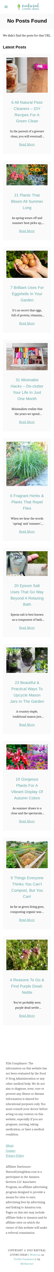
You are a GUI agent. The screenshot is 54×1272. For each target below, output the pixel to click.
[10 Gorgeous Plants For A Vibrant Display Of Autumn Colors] (27, 757)
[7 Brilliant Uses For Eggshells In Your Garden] (27, 264)
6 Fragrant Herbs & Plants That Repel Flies (27, 502)
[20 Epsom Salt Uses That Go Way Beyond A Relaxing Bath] (27, 563)
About (10, 1145)
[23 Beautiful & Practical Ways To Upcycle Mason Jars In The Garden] (27, 660)
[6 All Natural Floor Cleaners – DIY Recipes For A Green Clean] (27, 75)
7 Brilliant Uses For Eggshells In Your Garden (27, 293)
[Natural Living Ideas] (28, 6)
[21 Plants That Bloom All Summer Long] (27, 175)
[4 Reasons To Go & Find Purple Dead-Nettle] (27, 955)
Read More (27, 144)
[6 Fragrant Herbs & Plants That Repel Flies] (27, 464)
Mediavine (27, 1263)
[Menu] (6, 7)
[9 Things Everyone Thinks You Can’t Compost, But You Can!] (27, 854)
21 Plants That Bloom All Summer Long (27, 201)
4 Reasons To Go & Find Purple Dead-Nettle (27, 986)
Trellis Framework (25, 1259)
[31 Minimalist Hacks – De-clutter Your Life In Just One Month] (27, 356)
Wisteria (35, 1254)
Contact (10, 1150)
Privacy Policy (15, 1155)
